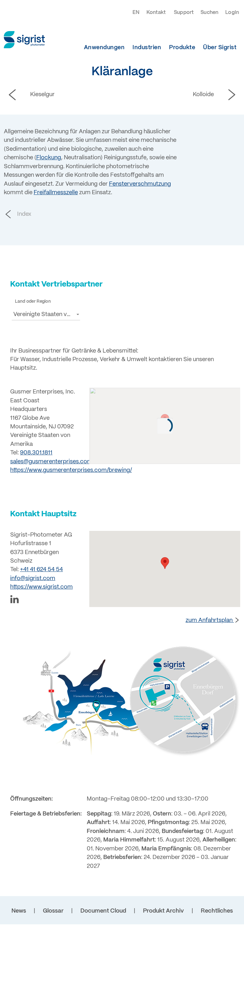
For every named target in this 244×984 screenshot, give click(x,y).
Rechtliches (217, 911)
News (18, 911)
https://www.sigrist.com (41, 587)
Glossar (53, 911)
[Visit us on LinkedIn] (46, 600)
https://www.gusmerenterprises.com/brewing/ (71, 470)
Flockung (48, 158)
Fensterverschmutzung (140, 184)
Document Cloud (103, 911)
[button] (46, 314)
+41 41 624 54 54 (41, 569)
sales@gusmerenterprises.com (51, 462)
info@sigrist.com (32, 578)
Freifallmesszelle (56, 192)
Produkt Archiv (163, 911)
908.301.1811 (36, 453)
